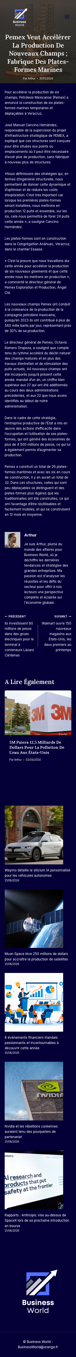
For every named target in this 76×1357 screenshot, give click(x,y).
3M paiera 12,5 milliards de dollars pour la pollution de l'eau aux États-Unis (36, 747)
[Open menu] (69, 17)
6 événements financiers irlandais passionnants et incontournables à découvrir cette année (32, 1043)
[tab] (30, 784)
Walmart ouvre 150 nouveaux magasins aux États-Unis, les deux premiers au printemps (56, 633)
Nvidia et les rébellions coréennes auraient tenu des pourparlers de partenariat (31, 1131)
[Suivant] (65, 735)
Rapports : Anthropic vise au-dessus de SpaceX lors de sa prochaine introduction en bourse (37, 1220)
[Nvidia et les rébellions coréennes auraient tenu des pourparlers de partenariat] (38, 1091)
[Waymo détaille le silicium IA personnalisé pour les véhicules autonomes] (38, 835)
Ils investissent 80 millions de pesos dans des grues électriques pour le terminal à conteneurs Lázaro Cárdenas (19, 636)
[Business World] (19, 17)
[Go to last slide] (10, 735)
